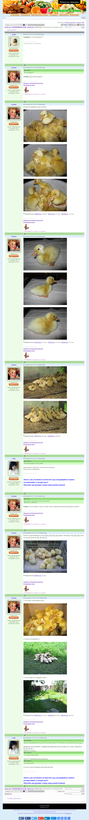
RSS (83, 22)
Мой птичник (38, 27)
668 (45, 533)
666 (44, 458)
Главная (9, 4)
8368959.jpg (51, 436)
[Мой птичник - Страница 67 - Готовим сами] (58, 818)
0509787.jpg (37, 575)
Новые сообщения (70, 22)
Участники (78, 22)
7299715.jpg (37, 436)
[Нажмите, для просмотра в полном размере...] (45, 141)
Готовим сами (8, 27)
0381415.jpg (64, 715)
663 (44, 104)
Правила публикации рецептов (33, 83)
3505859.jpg (37, 214)
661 (43, 34)
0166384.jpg (64, 342)
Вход (20, 4)
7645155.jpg (51, 214)
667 (44, 496)
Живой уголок (30, 27)
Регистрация (15, 4)
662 (44, 67)
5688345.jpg (37, 715)
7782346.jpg (51, 342)
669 (45, 598)
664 (44, 236)
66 (22, 25)
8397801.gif (51, 715)
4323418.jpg (37, 342)
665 (44, 364)
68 (25, 25)
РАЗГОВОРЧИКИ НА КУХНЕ (19, 27)
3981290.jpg (64, 214)
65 (20, 25)
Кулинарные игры (29, 85)
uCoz (47, 807)
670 (45, 737)
